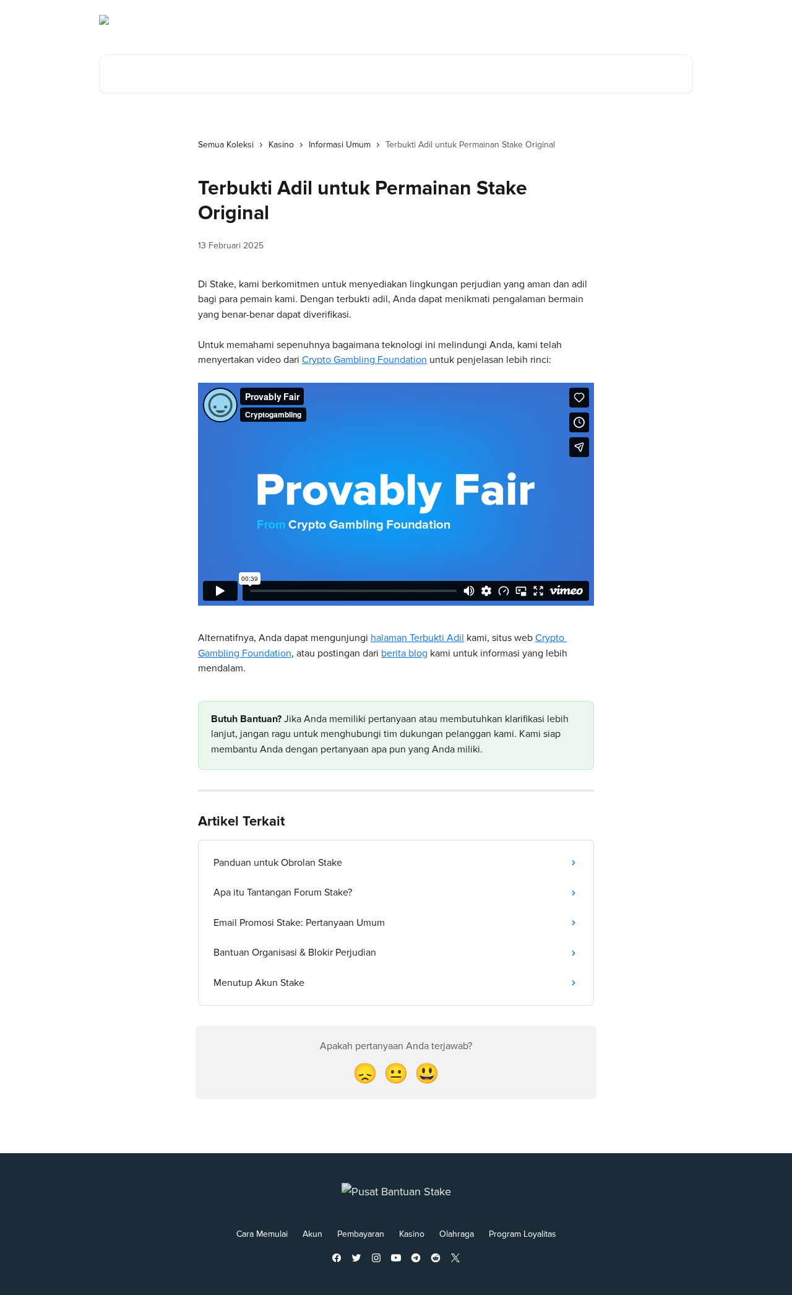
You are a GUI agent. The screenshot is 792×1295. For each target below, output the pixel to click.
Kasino (281, 144)
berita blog (404, 653)
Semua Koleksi (226, 144)
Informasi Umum (340, 144)
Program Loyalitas (522, 1234)
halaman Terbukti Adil (417, 638)
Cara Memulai (262, 1234)
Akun (312, 1234)
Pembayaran (360, 1234)
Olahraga (456, 1234)
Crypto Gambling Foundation (364, 360)
